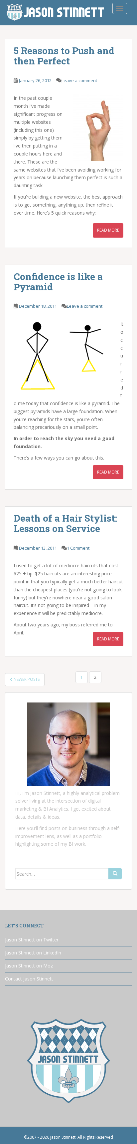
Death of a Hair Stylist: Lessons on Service (65, 523)
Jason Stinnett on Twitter (32, 939)
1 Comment (78, 548)
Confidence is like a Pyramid (58, 281)
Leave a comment (79, 80)
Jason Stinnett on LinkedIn (33, 952)
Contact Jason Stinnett (29, 978)
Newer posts (26, 679)
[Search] (115, 873)
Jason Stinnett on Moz (29, 965)
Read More (108, 230)
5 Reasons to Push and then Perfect (64, 55)
